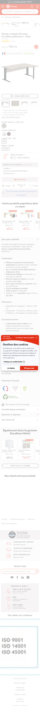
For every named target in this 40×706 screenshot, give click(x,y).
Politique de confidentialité (13, 362)
